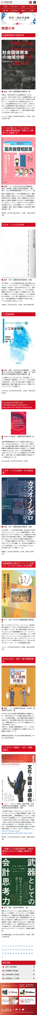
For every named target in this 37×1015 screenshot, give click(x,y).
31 (13, 953)
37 (29, 953)
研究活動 (23, 10)
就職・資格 (5, 10)
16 (5, 950)
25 (29, 950)
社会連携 (32, 10)
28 (5, 953)
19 (13, 950)
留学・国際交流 (14, 10)
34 (21, 953)
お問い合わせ (5, 985)
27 (3, 953)
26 (32, 950)
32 (16, 953)
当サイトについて (14, 985)
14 (32, 946)
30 (11, 953)
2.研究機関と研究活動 (11, 971)
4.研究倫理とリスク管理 (12, 978)
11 (24, 946)
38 (32, 953)
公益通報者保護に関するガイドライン (30, 985)
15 (3, 950)
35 (24, 953)
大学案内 (5, 6)
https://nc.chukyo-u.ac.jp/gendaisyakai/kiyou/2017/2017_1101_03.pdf (17, 832)
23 (24, 950)
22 (21, 950)
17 (8, 950)
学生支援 (32, 6)
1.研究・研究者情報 (11, 967)
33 (18, 953)
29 (8, 953)
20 (16, 950)
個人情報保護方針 (22, 985)
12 (27, 946)
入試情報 (23, 6)
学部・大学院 (14, 6)
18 (11, 950)
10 (21, 946)
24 (26, 950)
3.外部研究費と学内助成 (12, 974)
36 (26, 953)
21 (18, 950)
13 (29, 946)
